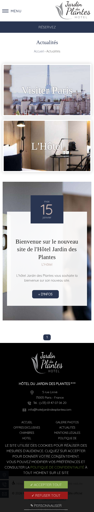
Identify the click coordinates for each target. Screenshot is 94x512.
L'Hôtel (47, 264)
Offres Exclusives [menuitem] (27, 427)
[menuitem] (47, 90)
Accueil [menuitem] (26, 422)
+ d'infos (45, 294)
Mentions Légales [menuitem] (67, 432)
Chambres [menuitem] (26, 432)
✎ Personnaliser (46, 505)
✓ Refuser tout (46, 495)
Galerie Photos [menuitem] (67, 422)
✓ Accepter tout (46, 485)
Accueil (39, 51)
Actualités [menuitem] (67, 427)
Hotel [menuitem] (26, 438)
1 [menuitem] (47, 337)
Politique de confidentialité (57, 467)
